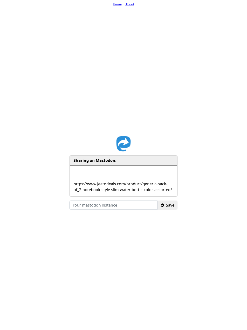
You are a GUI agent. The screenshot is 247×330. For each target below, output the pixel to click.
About (129, 4)
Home (117, 4)
